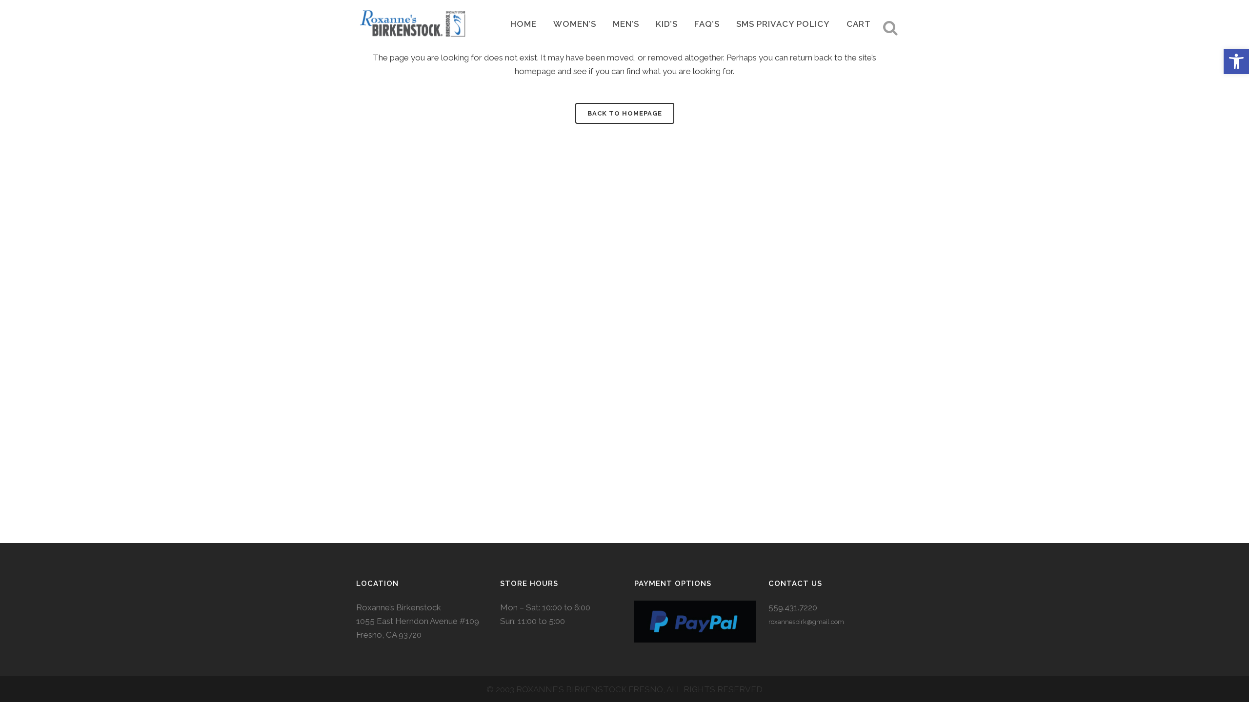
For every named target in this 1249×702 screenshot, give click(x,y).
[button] (1236, 61)
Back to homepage (624, 113)
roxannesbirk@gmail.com (806, 621)
